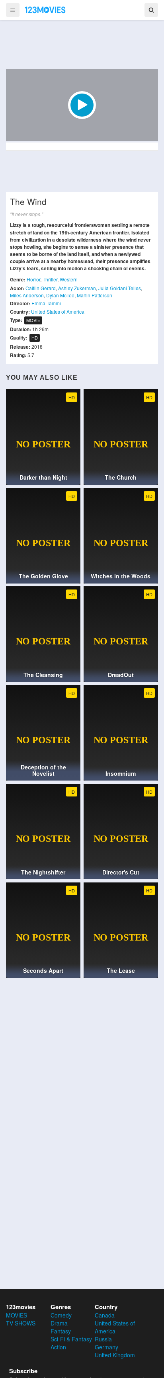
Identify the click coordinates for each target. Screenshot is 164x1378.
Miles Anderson (27, 295)
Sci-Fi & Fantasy (71, 1339)
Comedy (61, 1315)
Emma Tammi (46, 303)
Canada (105, 1315)
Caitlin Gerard (40, 288)
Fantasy (61, 1331)
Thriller (50, 279)
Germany (106, 1347)
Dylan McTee (60, 295)
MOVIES (16, 1315)
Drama (59, 1323)
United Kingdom (115, 1355)
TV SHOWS (20, 1323)
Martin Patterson (94, 295)
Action (58, 1347)
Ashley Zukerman (77, 288)
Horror (33, 279)
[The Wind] (82, 105)
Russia (103, 1339)
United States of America (57, 311)
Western (69, 279)
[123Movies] (45, 10)
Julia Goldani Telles (119, 288)
